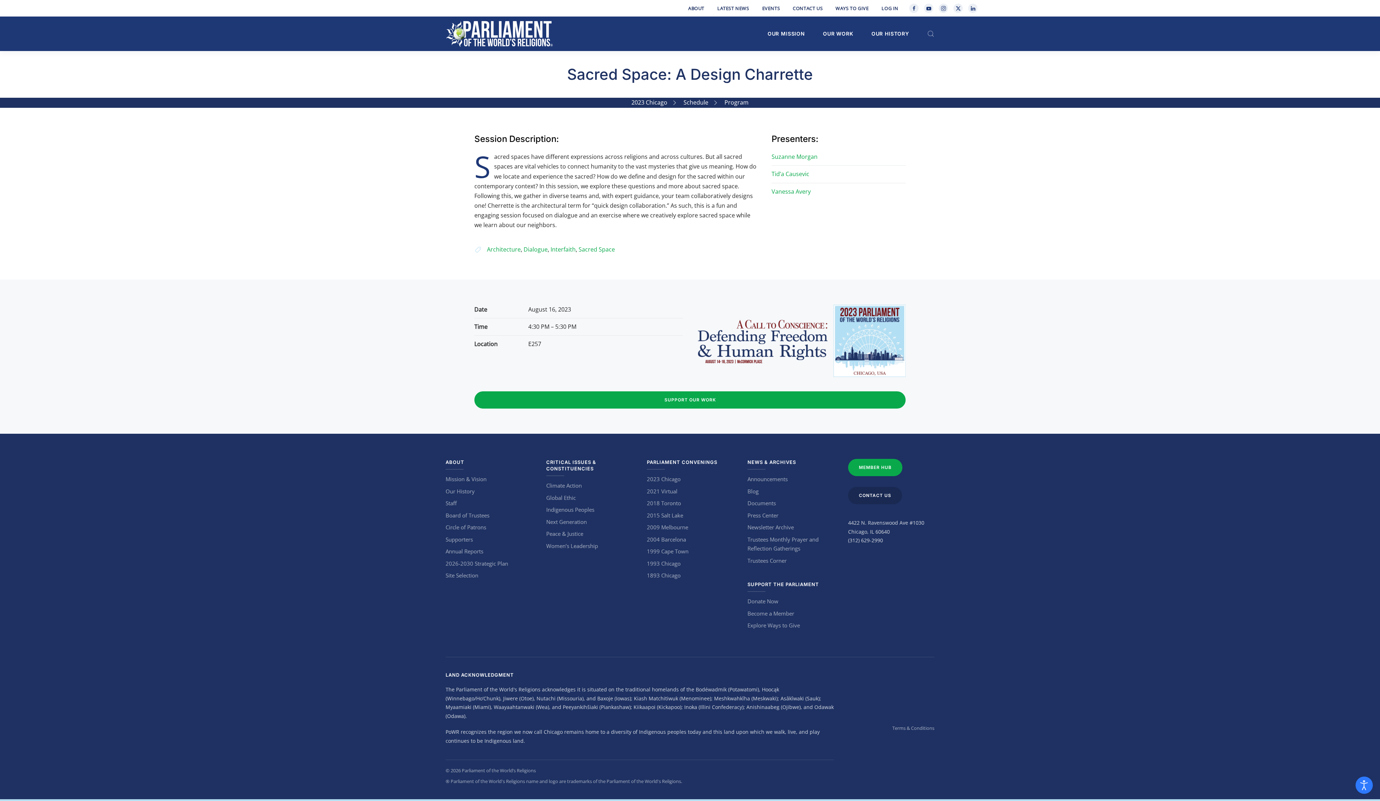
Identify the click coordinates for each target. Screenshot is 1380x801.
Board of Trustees (467, 515)
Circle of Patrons (466, 527)
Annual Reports (464, 551)
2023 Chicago (649, 102)
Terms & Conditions (913, 728)
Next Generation (566, 521)
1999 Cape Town (668, 551)
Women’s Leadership (572, 545)
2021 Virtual (662, 491)
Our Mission (786, 34)
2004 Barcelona (666, 539)
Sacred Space (597, 249)
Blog (753, 491)
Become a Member (771, 613)
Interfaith (563, 249)
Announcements (768, 479)
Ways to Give (852, 8)
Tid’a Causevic (790, 174)
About (696, 8)
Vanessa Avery (791, 191)
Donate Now (763, 601)
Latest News (733, 8)
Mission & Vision (466, 479)
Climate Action (564, 485)
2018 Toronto (664, 503)
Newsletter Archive (771, 527)
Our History (890, 34)
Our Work (838, 34)
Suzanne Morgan (795, 157)
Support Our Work (690, 399)
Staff (451, 503)
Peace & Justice (564, 533)
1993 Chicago (664, 563)
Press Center (763, 515)
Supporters (459, 539)
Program (736, 102)
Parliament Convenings (682, 462)
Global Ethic (561, 497)
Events (771, 8)
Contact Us (808, 8)
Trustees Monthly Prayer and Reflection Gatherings (783, 544)
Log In (890, 8)
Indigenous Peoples (570, 509)
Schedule (696, 102)
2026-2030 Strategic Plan (477, 563)
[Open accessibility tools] (1364, 785)
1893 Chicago (664, 575)
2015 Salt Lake (665, 515)
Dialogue (536, 249)
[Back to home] (499, 33)
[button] (930, 33)
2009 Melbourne (667, 527)
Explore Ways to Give (774, 625)
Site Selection (462, 575)
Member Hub (875, 467)
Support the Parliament (783, 584)
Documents (762, 503)
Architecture (504, 249)
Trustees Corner (767, 560)
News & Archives (772, 462)
